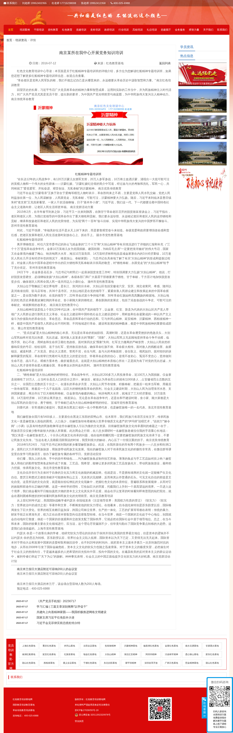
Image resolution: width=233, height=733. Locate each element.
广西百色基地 (171, 663)
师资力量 (194, 29)
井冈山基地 (69, 646)
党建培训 (81, 29)
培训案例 (25, 29)
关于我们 (208, 29)
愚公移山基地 (191, 654)
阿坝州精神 (151, 654)
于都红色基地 (89, 663)
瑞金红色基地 (89, 654)
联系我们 (11, 3)
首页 (10, 29)
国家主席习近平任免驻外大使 (55, 617)
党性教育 (53, 29)
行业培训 (124, 29)
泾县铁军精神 (171, 654)
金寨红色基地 (171, 646)
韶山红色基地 (28, 663)
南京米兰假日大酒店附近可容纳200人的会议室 (47, 569)
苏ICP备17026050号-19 (86, 710)
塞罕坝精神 (130, 663)
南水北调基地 (191, 646)
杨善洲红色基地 (151, 646)
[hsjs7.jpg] (88, 137)
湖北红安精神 (130, 654)
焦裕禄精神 (110, 646)
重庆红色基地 (49, 646)
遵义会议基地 (69, 663)
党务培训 (95, 29)
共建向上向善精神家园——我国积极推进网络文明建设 (71, 612)
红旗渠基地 (69, 654)
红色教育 (67, 29)
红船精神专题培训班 (88, 174)
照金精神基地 (191, 663)
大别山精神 (110, 654)
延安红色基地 (49, 654)
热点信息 (186, 56)
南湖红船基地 (28, 654)
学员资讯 (186, 47)
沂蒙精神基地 (130, 646)
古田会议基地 (89, 646)
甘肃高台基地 (212, 646)
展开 (204, 708)
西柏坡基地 (49, 663)
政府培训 (109, 29)
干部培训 (39, 29)
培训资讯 (21, 40)
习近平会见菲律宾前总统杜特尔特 (58, 623)
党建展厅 (166, 29)
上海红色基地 (28, 646)
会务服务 (180, 29)
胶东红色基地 (212, 654)
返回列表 (165, 63)
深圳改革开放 (151, 663)
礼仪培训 (152, 29)
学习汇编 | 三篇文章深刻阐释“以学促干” (62, 606)
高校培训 (138, 29)
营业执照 (79, 721)
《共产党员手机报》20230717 (56, 601)
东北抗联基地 (110, 663)
